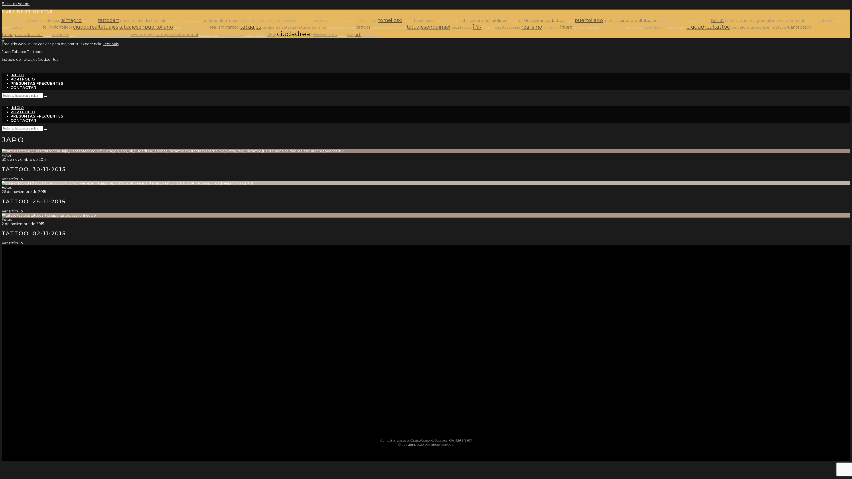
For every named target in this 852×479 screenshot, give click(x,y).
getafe (47, 35)
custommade (792, 20)
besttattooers (508, 27)
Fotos (7, 155)
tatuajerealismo (312, 27)
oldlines (499, 20)
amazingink (251, 35)
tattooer (6, 27)
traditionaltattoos (254, 21)
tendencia (551, 27)
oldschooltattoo (634, 27)
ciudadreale (441, 21)
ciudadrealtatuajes (95, 27)
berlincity (664, 21)
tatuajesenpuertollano (146, 27)
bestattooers (142, 35)
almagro (71, 20)
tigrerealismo (766, 20)
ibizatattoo (461, 27)
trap (708, 21)
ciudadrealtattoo (708, 27)
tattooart (108, 20)
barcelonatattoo (746, 27)
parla (215, 35)
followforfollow (57, 27)
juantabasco (799, 27)
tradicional (36, 21)
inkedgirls (488, 27)
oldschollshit (153, 20)
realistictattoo (366, 21)
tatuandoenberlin (14, 21)
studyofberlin (655, 27)
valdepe (333, 21)
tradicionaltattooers (221, 20)
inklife (570, 21)
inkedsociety (593, 27)
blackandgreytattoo (382, 27)
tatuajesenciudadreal (177, 34)
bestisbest (424, 20)
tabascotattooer (475, 20)
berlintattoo (774, 27)
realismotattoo (224, 27)
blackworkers (32, 27)
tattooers (60, 35)
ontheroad (130, 20)
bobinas (825, 21)
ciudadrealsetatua (279, 27)
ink (477, 26)
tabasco (52, 20)
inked (566, 27)
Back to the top (16, 4)
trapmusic (579, 27)
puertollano (589, 20)
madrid (342, 35)
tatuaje (87, 21)
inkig (73, 35)
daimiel (224, 35)
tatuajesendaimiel (428, 27)
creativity (321, 21)
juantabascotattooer (693, 21)
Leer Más (110, 44)
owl (350, 35)
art (358, 34)
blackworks (85, 35)
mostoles (454, 21)
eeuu (94, 21)
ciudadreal (294, 34)
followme (237, 35)
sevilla (262, 35)
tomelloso (390, 20)
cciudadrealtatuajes (637, 20)
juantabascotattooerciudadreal (183, 21)
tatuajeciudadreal (196, 27)
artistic (610, 20)
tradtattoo (400, 27)
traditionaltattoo (613, 27)
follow (676, 21)
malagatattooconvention (341, 27)
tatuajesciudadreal (22, 34)
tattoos (364, 27)
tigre (271, 35)
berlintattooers (739, 20)
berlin (717, 20)
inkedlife (513, 21)
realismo (531, 27)
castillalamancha (282, 21)
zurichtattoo (839, 21)
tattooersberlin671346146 (111, 35)
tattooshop (205, 35)
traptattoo (811, 21)
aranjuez (408, 21)
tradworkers (370, 35)
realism (178, 27)
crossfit (343, 21)
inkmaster (680, 27)
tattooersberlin (305, 21)
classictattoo (325, 35)
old (522, 20)
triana (670, 27)
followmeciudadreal (546, 20)
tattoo (17, 27)
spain (351, 21)
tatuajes (250, 27)
